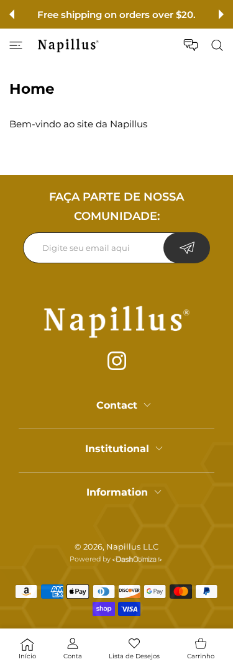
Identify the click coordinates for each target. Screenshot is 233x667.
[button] (11, 14)
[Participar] (186, 247)
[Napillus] (68, 45)
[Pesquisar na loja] (217, 45)
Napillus (123, 546)
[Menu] (16, 45)
